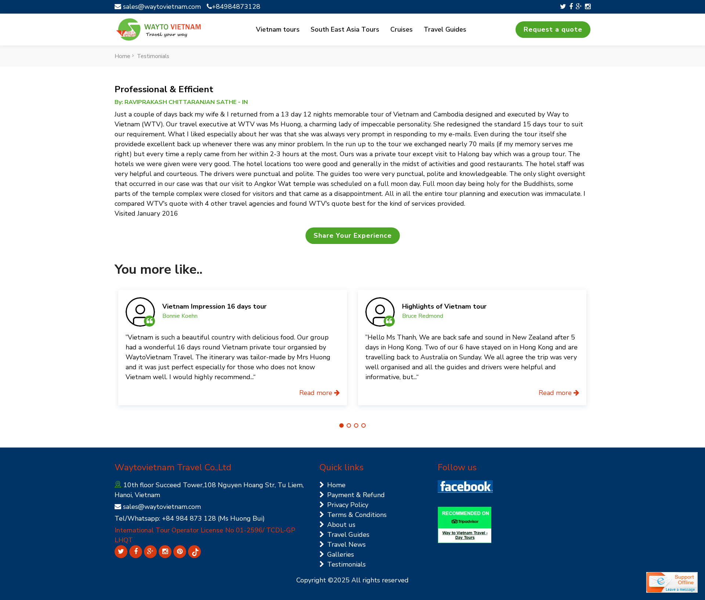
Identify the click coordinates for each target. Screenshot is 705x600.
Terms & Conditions (357, 514)
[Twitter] (563, 6)
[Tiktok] (194, 551)
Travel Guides (445, 29)
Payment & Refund (356, 495)
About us (341, 524)
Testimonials (153, 56)
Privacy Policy (347, 504)
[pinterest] (179, 551)
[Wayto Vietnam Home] (159, 29)
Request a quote (553, 29)
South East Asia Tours (345, 29)
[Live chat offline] (672, 582)
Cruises (401, 29)
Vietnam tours (278, 29)
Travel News (346, 544)
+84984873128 (236, 6)
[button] (341, 425)
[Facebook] (571, 6)
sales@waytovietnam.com (161, 6)
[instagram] (587, 6)
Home (122, 56)
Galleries (340, 554)
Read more (316, 392)
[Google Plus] (579, 6)
